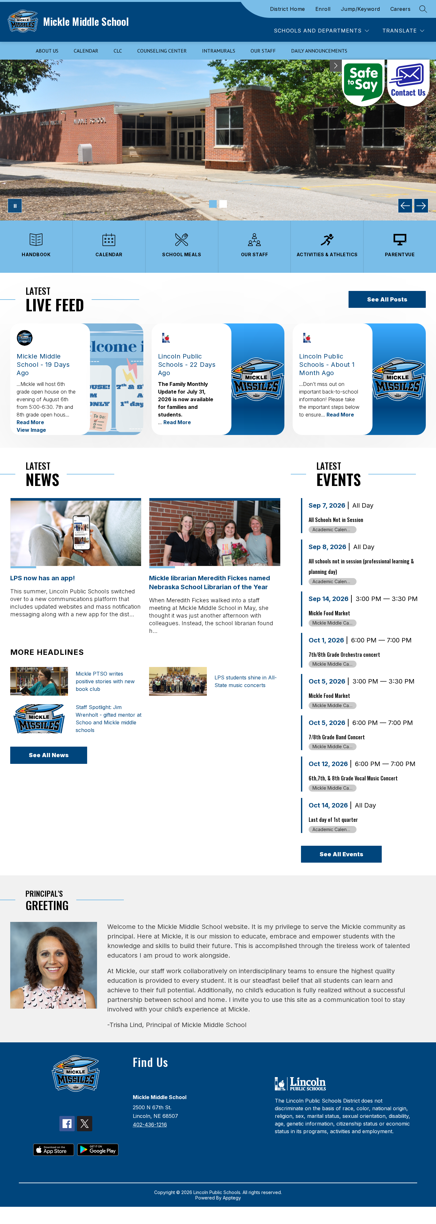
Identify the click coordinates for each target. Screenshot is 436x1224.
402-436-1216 (150, 1124)
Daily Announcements (319, 50)
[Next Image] (421, 206)
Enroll (323, 9)
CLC (118, 50)
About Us (47, 50)
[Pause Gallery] (15, 206)
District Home (287, 9)
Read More (30, 422)
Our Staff (263, 50)
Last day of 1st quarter (333, 819)
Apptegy (232, 1197)
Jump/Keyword (360, 9)
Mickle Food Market (329, 613)
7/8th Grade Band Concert (337, 737)
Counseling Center (162, 50)
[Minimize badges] (336, 66)
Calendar (86, 50)
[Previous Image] (405, 206)
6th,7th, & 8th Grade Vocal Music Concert (353, 778)
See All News (49, 755)
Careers (400, 9)
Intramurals (218, 50)
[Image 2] (223, 204)
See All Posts (387, 299)
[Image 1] (213, 204)
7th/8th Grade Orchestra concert (344, 654)
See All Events (341, 854)
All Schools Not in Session (336, 520)
